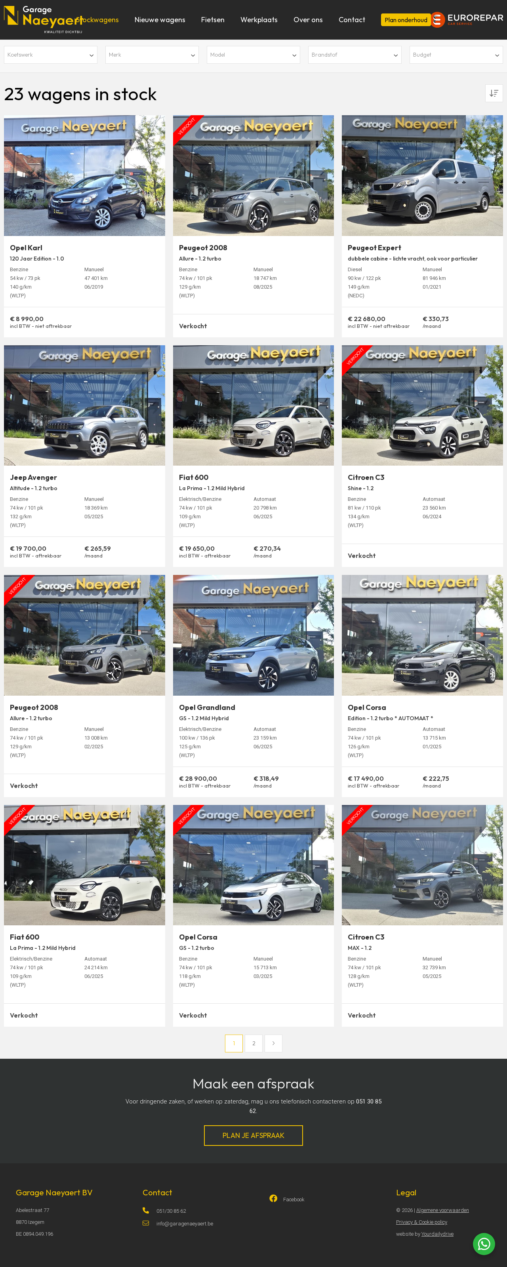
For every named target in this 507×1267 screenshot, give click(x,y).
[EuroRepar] (466, 14)
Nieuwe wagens (160, 19)
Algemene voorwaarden (442, 1210)
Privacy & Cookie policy (421, 1222)
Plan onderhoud (406, 20)
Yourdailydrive (437, 1234)
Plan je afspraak (253, 1135)
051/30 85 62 (171, 1211)
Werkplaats (259, 19)
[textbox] (50, 54)
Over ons (308, 19)
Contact (352, 19)
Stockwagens (97, 19)
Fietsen (213, 19)
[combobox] (50, 55)
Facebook (294, 1199)
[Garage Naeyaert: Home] (43, 17)
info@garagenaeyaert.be (184, 1224)
